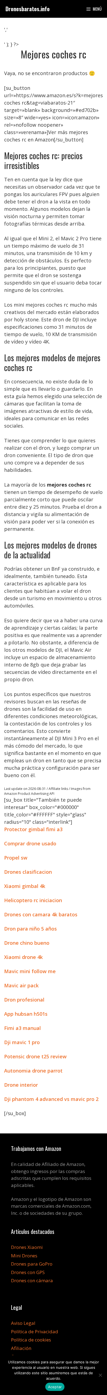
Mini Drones (24, 1255)
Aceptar (55, 1387)
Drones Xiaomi (27, 1247)
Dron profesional (24, 999)
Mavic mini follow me (30, 971)
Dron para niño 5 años (30, 928)
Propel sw (15, 857)
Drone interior (21, 1085)
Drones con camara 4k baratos (40, 914)
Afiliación (21, 1348)
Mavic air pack (21, 985)
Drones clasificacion (28, 872)
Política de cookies (31, 1340)
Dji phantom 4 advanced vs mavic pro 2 (51, 1099)
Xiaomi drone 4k (23, 957)
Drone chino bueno (26, 943)
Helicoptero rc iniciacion (33, 900)
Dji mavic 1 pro (22, 1042)
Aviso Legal (23, 1323)
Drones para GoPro (31, 1264)
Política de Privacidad (34, 1331)
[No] (100, 1375)
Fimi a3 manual (22, 1028)
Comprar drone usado (30, 843)
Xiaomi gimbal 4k (24, 886)
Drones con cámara (32, 1280)
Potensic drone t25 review (35, 1056)
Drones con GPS (28, 1272)
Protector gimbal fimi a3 (33, 829)
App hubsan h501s (25, 1014)
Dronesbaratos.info (27, 9)
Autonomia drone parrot (33, 1070)
